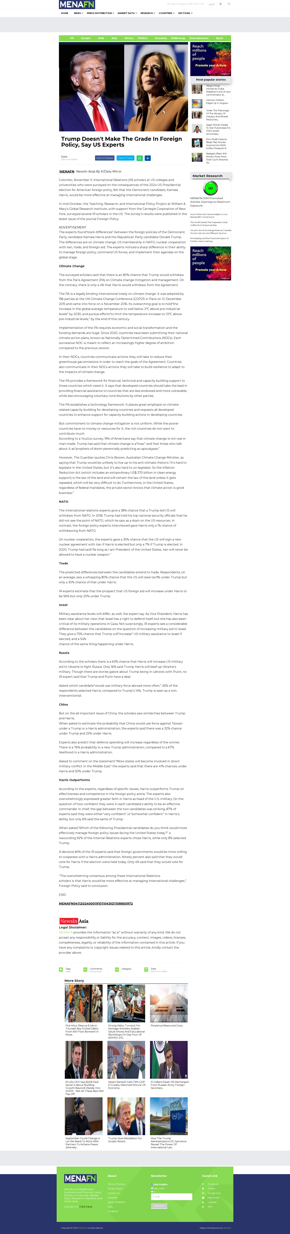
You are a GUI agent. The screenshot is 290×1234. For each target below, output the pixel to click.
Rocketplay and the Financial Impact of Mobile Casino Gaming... (209, 239)
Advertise (113, 1197)
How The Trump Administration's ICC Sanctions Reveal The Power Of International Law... (168, 1143)
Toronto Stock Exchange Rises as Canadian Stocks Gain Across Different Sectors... (211, 231)
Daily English (160, 1184)
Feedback (113, 1211)
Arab (101, 38)
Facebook (212, 1184)
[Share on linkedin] (148, 158)
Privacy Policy (115, 1188)
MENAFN (67, 171)
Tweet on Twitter (125, 158)
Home (64, 13)
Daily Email (213, 1197)
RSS (209, 1206)
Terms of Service (116, 1184)
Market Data (126, 13)
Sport (217, 38)
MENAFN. (82, 1228)
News (77, 13)
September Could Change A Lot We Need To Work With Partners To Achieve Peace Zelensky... (83, 1143)
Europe (85, 38)
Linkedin (212, 1202)
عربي (212, 3)
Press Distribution (99, 13)
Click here (85, 1206)
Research (147, 13)
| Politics (142, 38)
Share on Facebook (105, 158)
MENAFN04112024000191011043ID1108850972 (96, 903)
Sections (184, 13)
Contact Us (113, 1193)
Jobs (110, 1206)
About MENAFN (116, 1202)
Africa (128, 38)
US (68, 38)
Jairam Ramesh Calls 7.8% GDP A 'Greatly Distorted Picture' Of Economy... (127, 1085)
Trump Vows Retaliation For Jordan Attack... (125, 1140)
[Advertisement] (146, 24)
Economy (161, 38)
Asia (114, 38)
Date (64, 156)
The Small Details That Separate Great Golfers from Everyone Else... (208, 223)
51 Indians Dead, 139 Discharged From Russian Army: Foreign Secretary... (170, 1085)
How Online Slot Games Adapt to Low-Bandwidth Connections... (209, 215)
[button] (220, 3)
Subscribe (159, 1205)
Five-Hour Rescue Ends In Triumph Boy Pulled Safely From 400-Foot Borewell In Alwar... (82, 1030)
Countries (165, 13)
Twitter (211, 1188)
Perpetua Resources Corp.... (167, 1025)
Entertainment (194, 38)
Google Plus (214, 1193)
